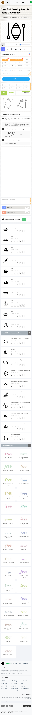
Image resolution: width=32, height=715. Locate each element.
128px (26, 85)
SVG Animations (16, 59)
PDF (5, 62)
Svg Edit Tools (14, 680)
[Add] (12, 231)
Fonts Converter (4, 681)
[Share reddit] (4, 706)
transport (14, 17)
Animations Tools (15, 681)
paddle (12, 258)
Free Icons (15, 664)
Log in (23, 2)
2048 (26, 88)
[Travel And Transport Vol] (29, 333)
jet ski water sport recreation (18, 424)
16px (5, 85)
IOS (27, 65)
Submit (27, 706)
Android (20, 65)
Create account (14, 688)
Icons (3, 93)
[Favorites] (18, 231)
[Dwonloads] (21, 231)
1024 (19, 88)
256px (5, 88)
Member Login (4, 688)
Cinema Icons (24, 685)
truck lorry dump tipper (17, 359)
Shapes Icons (14, 686)
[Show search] (12, 2)
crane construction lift (16, 392)
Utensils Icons (4, 686)
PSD (27, 62)
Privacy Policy (4, 690)
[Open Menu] (17, 2)
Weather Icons (24, 683)
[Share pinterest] (10, 706)
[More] (23, 231)
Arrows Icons (14, 683)
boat (12, 236)
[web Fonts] (29, 445)
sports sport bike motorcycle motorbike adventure (21, 338)
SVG (5, 59)
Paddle (5, 199)
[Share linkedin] (12, 706)
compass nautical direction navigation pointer (21, 370)
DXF (5, 65)
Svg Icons (3, 2)
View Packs (26, 93)
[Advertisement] (16, 172)
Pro (20, 49)
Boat (12, 226)
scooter (13, 349)
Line (13, 65)
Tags (20, 664)
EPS (12, 62)
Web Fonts (8, 664)
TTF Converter (24, 680)
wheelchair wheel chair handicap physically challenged (21, 413)
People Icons (4, 685)
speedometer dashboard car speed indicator (21, 402)
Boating (12, 199)
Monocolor (5, 17)
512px (12, 88)
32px (12, 85)
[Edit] (15, 231)
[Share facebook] (2, 706)
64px (19, 85)
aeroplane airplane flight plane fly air (20, 381)
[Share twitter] (7, 706)
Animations (11, 93)
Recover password (25, 688)
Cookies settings (14, 690)
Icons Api (23, 686)
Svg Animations (24, 681)
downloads (16, 79)
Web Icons (25, 664)
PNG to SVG (3, 680)
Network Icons (14, 685)
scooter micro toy (15, 434)
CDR (20, 62)
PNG (27, 59)
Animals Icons (4, 683)
